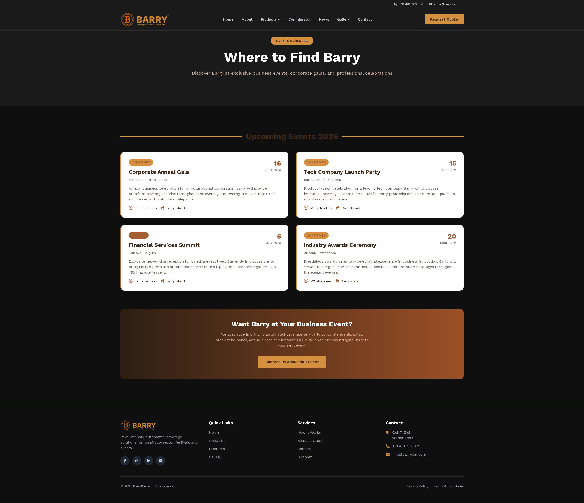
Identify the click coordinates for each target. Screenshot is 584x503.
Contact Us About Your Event (292, 362)
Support (304, 457)
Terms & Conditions (449, 486)
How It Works (309, 432)
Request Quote (444, 19)
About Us (217, 440)
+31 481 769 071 (406, 446)
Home (228, 19)
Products (268, 19)
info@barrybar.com (409, 454)
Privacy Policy (417, 486)
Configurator (299, 19)
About (247, 19)
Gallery (343, 19)
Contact (365, 19)
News (324, 19)
